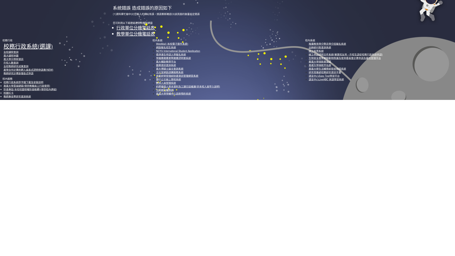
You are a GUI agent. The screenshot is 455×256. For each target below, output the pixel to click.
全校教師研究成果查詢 (16, 66)
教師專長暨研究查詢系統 (17, 96)
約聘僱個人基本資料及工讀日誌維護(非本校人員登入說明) (188, 86)
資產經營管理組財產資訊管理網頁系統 (177, 76)
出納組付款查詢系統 (320, 47)
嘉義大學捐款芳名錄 (320, 65)
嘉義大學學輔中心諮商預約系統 (173, 93)
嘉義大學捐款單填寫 (320, 61)
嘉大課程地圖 (11, 55)
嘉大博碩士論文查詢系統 (169, 68)
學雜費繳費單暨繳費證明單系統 (173, 58)
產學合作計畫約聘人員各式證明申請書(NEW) (28, 69)
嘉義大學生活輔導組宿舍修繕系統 (327, 68)
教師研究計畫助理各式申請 (18, 73)
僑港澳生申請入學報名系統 (171, 54)
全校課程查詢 (11, 52)
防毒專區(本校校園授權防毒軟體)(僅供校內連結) (30, 89)
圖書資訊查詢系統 (166, 65)
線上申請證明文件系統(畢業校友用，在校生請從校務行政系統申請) (346, 54)
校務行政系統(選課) (28, 46)
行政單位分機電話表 (135, 27)
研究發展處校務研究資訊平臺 (325, 72)
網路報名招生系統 (166, 47)
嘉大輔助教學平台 (166, 61)
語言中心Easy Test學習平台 (324, 76)
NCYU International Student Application (178, 51)
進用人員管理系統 (166, 83)
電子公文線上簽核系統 (168, 79)
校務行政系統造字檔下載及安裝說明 (23, 82)
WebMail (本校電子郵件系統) (172, 44)
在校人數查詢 (11, 62)
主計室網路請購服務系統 (169, 72)
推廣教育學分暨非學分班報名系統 (327, 44)
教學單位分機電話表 (135, 33)
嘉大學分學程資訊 (13, 59)
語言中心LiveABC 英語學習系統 (326, 79)
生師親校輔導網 (164, 90)
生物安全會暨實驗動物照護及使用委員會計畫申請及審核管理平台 (345, 58)
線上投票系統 (316, 51)
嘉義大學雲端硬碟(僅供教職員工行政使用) (27, 85)
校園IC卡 (9, 93)
